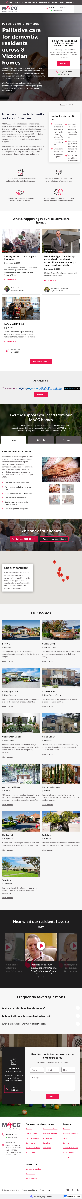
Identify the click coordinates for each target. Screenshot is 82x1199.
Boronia (29, 1129)
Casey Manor (31, 1143)
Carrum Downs (31, 1133)
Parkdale (46, 1143)
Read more (69, 2)
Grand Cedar (30, 1152)
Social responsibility (70, 1133)
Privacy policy (45, 1190)
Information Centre (70, 1148)
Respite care (30, 1174)
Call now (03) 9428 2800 (25, 539)
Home (62, 105)
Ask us (63, 63)
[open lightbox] (41, 947)
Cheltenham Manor (33, 1148)
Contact (66, 1157)
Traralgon (47, 1148)
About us (66, 1129)
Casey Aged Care (32, 1138)
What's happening (70, 1152)
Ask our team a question (53, 539)
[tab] (13, 440)
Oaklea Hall (47, 1138)
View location (7, 661)
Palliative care (31, 1178)
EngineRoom (47, 1196)
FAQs (65, 1138)
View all (40, 394)
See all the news (40, 361)
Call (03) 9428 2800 (15, 1088)
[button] (78, 9)
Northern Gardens (50, 1133)
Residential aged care (34, 1169)
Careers (66, 1143)
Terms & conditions (29, 1190)
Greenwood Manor (50, 1129)
